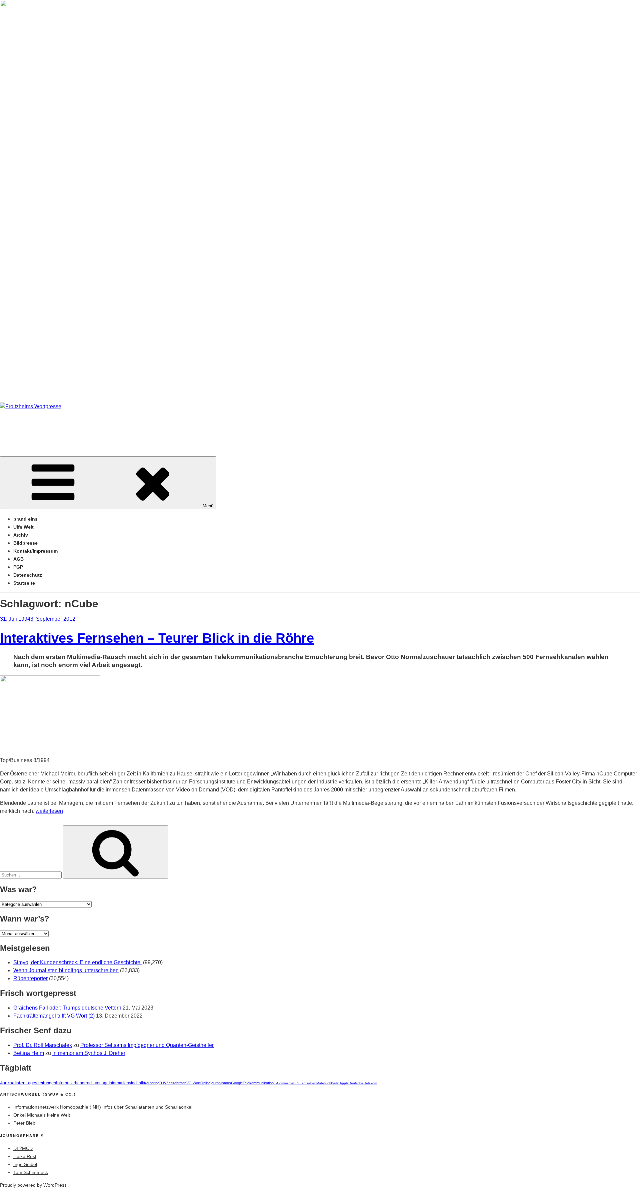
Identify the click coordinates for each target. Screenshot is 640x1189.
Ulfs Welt (23, 527)
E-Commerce (283, 1083)
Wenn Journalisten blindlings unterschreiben (66, 970)
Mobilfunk (323, 1083)
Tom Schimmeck (30, 1172)
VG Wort (193, 1083)
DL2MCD (23, 1148)
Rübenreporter (30, 978)
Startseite (24, 583)
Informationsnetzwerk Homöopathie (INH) (57, 1107)
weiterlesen (49, 811)
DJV (162, 1083)
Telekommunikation (258, 1083)
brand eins (25, 519)
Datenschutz (27, 575)
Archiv (20, 535)
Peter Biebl (24, 1123)
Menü (208, 505)
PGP (18, 567)
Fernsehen (308, 1083)
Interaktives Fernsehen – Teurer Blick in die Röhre (157, 638)
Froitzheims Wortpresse (95, 426)
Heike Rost (24, 1156)
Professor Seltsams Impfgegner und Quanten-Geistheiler (147, 1045)
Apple (344, 1083)
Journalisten (13, 1082)
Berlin (335, 1083)
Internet (63, 1083)
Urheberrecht (83, 1083)
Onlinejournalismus (215, 1083)
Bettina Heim (28, 1053)
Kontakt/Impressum (35, 551)
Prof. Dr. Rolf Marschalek (42, 1045)
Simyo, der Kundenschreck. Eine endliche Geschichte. (77, 962)
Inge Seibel (25, 1164)
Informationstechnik (126, 1083)
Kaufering (151, 1083)
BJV (296, 1083)
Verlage (102, 1083)
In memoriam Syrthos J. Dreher (88, 1053)
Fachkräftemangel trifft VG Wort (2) (54, 1016)
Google (237, 1083)
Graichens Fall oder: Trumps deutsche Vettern (67, 1008)
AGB (18, 559)
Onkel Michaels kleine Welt (41, 1115)
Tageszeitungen (41, 1082)
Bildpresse (25, 543)
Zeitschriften (176, 1083)
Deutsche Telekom (363, 1083)
